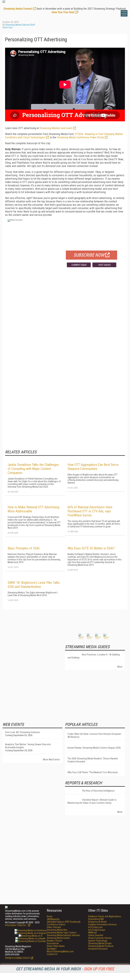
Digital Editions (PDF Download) (63, 921)
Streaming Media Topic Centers (62, 932)
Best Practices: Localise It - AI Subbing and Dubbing (94, 656)
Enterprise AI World (97, 921)
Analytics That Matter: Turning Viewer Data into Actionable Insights (28, 746)
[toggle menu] (124, 13)
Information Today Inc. (16, 925)
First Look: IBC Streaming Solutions (22, 732)
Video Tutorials (54, 927)
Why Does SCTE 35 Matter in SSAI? (91, 548)
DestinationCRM (96, 919)
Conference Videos (56, 924)
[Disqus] (65, 319)
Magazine (53, 919)
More (119, 666)
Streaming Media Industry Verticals (63, 935)
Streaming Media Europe (100, 943)
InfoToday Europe (96, 930)
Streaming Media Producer (101, 946)
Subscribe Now (88, 255)
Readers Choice (54, 940)
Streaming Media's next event (56, 128)
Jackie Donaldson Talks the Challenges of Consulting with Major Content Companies (33, 469)
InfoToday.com (95, 927)
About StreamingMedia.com (60, 951)
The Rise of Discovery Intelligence (98, 790)
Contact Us (52, 954)
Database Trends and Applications (104, 916)
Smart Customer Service (100, 938)
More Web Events (51, 759)
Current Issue (78, 265)
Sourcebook (53, 943)
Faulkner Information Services (102, 924)
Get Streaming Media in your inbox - (65, 969)
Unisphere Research (97, 948)
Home (49, 916)
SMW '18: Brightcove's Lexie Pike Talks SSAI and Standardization (34, 585)
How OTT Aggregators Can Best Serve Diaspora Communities (93, 467)
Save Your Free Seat (63, 12)
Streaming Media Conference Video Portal (80, 137)
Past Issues (104, 265)
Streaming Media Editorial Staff (20, 24)
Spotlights (52, 948)
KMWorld (92, 932)
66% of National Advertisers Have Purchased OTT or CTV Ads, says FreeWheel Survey (90, 511)
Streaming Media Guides (58, 938)
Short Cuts (8, 27)
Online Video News (56, 946)
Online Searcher (95, 935)
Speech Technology (97, 940)
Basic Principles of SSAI (23, 548)
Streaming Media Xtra (57, 930)
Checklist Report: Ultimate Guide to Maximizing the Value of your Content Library (92, 801)
